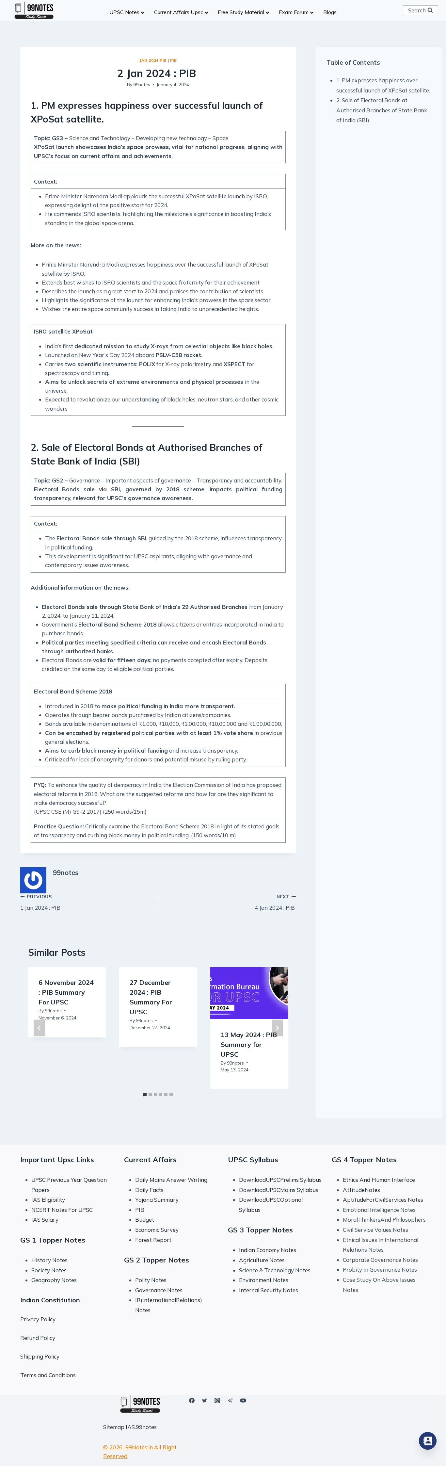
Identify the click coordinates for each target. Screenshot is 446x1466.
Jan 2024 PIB (153, 60)
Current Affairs (150, 1159)
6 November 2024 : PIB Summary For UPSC (66, 992)
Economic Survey (157, 1229)
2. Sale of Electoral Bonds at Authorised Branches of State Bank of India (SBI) (381, 110)
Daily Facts (149, 1189)
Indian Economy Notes (267, 1249)
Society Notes (49, 1270)
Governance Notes (159, 1290)
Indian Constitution (50, 1300)
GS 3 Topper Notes (260, 1229)
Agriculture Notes (262, 1260)
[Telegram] (230, 1400)
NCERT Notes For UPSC (62, 1209)
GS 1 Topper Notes (52, 1240)
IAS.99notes (141, 1427)
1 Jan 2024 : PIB (41, 902)
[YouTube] (242, 1400)
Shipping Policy (39, 1356)
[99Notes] (34, 10)
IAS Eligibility (48, 1199)
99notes (141, 84)
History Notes (49, 1260)
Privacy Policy (38, 1319)
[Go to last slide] (39, 1028)
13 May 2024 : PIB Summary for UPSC (249, 1044)
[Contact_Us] (428, 1441)
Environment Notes (263, 1280)
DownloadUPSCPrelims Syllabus (280, 1179)
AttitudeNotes (361, 1189)
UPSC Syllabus (253, 1159)
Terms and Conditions (48, 1375)
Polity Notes (151, 1280)
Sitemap (113, 1427)
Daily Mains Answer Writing (171, 1179)
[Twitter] (204, 1400)
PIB (173, 60)
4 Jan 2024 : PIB (275, 902)
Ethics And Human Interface (379, 1179)
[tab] (145, 1094)
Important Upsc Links (57, 1159)
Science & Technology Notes (275, 1270)
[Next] (277, 1028)
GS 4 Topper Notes (364, 1159)
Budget (144, 1219)
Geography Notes (54, 1280)
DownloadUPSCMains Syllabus (278, 1189)
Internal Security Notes (268, 1290)
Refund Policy (37, 1337)
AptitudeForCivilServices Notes (383, 1199)
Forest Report (153, 1239)
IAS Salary (44, 1219)
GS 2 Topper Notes (156, 1259)
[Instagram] (217, 1400)
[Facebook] (192, 1400)
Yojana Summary (157, 1199)
